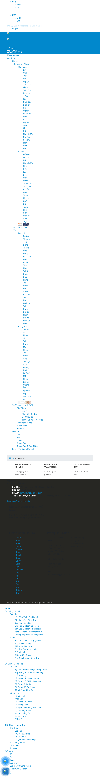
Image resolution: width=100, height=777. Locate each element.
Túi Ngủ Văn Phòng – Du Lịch (28, 707)
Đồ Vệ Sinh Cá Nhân (26, 321)
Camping (22, 67)
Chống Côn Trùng (26, 204)
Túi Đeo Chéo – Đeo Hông (27, 678)
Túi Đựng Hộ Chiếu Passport (28, 681)
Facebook (11, 501)
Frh (18, 7)
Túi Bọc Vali (20, 696)
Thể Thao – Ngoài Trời (22, 405)
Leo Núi (25, 411)
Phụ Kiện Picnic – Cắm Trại (26, 216)
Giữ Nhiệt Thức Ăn (27, 181)
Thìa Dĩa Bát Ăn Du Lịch (27, 189)
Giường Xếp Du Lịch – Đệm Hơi (26, 143)
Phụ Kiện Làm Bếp (23, 643)
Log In (15, 28)
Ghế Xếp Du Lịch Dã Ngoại (27, 626)
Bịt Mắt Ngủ (20, 716)
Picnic (21, 151)
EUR (19, 21)
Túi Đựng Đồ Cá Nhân (25, 687)
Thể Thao (21, 408)
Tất (18, 434)
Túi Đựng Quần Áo (27, 300)
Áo (18, 437)
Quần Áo (16, 431)
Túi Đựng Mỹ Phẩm (23, 701)
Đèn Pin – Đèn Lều (26, 96)
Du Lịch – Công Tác (14, 664)
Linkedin (26, 501)
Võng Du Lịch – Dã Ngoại (28, 631)
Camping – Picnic (21, 64)
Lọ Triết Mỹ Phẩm (23, 710)
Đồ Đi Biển (22, 425)
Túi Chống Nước (24, 422)
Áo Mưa (20, 428)
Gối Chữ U (19, 719)
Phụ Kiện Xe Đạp (29, 414)
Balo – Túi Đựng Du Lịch (23, 449)
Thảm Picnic (20, 652)
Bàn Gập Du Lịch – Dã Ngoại (28, 629)
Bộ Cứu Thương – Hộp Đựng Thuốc (26, 242)
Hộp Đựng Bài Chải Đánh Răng (27, 256)
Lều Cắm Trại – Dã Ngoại (26, 76)
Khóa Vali (19, 699)
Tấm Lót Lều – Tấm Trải (27, 87)
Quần (19, 440)
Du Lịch (21, 233)
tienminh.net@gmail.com (31, 493)
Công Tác (22, 326)
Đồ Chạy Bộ (27, 417)
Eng (14, 1)
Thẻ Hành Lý (20, 675)
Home (15, 61)
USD (14, 15)
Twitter (19, 501)
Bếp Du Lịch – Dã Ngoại (28, 640)
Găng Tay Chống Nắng (27, 446)
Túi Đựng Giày (25, 356)
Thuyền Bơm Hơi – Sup (32, 420)
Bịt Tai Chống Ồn (26, 385)
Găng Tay (21, 443)
